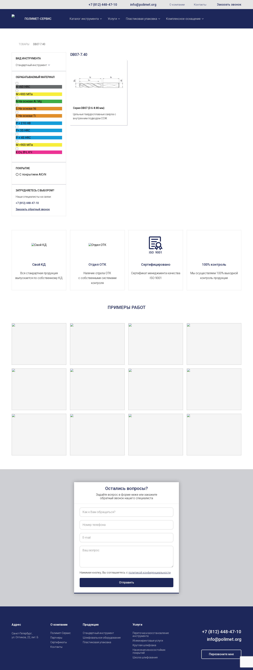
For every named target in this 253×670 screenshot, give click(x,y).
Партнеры (56, 637)
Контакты (200, 4)
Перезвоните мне (221, 654)
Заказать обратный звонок (33, 209)
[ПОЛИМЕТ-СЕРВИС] (13, 44)
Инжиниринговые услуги (148, 640)
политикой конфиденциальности (150, 572)
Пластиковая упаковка (141, 19)
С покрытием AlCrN (32, 174)
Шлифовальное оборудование (102, 637)
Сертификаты (58, 642)
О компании (177, 4)
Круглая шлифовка (144, 645)
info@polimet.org (143, 4)
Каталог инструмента (84, 19)
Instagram (14, 646)
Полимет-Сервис (60, 633)
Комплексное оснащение (183, 19)
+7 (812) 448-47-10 (103, 4)
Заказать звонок (229, 4)
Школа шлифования (145, 657)
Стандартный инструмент (31, 65)
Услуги (112, 19)
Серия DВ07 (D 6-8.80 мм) (88, 107)
